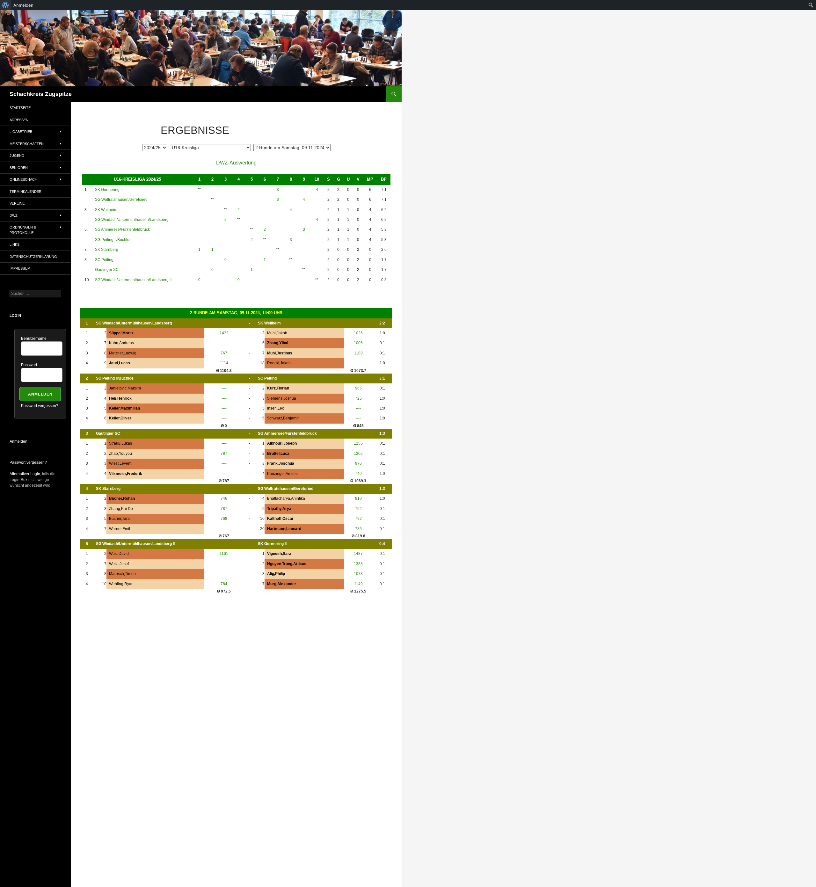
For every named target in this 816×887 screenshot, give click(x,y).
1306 (358, 453)
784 (224, 584)
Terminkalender (25, 191)
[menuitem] (5, 5)
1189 (358, 353)
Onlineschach (23, 179)
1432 (224, 333)
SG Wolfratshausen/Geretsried (121, 199)
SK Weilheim (106, 209)
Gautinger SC (107, 269)
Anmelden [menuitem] (23, 5)
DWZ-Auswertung (236, 162)
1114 (224, 363)
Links (14, 244)
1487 (358, 553)
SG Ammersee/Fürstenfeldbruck (122, 229)
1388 (358, 564)
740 (358, 473)
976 (358, 463)
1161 (224, 553)
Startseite (20, 108)
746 (224, 498)
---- (224, 343)
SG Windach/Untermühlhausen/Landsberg (132, 219)
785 (358, 529)
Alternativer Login (25, 474)
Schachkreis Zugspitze (41, 94)
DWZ (14, 215)
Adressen (19, 120)
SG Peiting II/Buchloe (113, 239)
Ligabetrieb (21, 132)
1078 (358, 573)
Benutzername (34, 338)
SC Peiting (104, 260)
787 (224, 453)
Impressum (20, 268)
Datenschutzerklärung (33, 256)
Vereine (17, 203)
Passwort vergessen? (39, 406)
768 (224, 518)
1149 (358, 584)
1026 (358, 333)
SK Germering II (108, 189)
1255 (358, 443)
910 (358, 498)
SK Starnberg (106, 249)
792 (358, 508)
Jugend (17, 155)
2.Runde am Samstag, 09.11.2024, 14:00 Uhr (236, 312)
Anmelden (18, 441)
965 (358, 388)
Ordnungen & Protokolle (23, 230)
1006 (358, 343)
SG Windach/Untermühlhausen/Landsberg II (133, 280)
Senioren (19, 168)
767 (224, 353)
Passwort (29, 365)
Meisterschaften (27, 144)
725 (358, 398)
